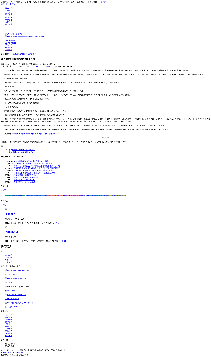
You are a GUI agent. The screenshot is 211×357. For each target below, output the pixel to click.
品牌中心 (8, 324)
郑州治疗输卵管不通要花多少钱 (26, 182)
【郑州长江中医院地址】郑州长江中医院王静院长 (33, 164)
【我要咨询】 (49, 66)
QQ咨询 (8, 260)
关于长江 (8, 11)
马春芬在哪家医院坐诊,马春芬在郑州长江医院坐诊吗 (34, 173)
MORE (3, 190)
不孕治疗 (8, 331)
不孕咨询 (8, 333)
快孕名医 (8, 17)
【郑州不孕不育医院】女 (96, 195)
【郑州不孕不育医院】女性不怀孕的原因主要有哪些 (34, 170)
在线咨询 (8, 282)
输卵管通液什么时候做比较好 (23, 150)
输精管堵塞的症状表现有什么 (25, 175)
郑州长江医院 (13, 54)
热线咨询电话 (10, 291)
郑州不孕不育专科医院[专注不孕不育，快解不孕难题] (34, 134)
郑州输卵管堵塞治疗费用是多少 (26, 177)
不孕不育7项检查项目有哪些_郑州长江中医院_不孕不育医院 (37, 168)
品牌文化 (22, 54)
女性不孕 (8, 13)
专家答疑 (31, 54)
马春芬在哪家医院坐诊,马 (116, 195)
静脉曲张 (8, 20)
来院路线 (8, 22)
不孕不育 (8, 329)
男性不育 (8, 15)
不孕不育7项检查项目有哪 (75, 195)
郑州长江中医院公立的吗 (55, 195)
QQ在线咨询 (10, 274)
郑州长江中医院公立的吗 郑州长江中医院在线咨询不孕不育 (37, 166)
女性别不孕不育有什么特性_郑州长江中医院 (31, 161)
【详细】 (57, 223)
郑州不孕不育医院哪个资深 (24, 180)
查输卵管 (8, 336)
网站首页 (8, 8)
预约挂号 (8, 258)
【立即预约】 (38, 66)
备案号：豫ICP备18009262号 (12, 352)
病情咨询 (8, 255)
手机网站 (102, 2)
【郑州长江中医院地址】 (35, 195)
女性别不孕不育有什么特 (15, 195)
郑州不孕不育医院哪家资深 (22, 152)
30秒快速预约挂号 (12, 299)
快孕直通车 (9, 24)
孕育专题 (8, 317)
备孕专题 (8, 320)
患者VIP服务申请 (12, 307)
